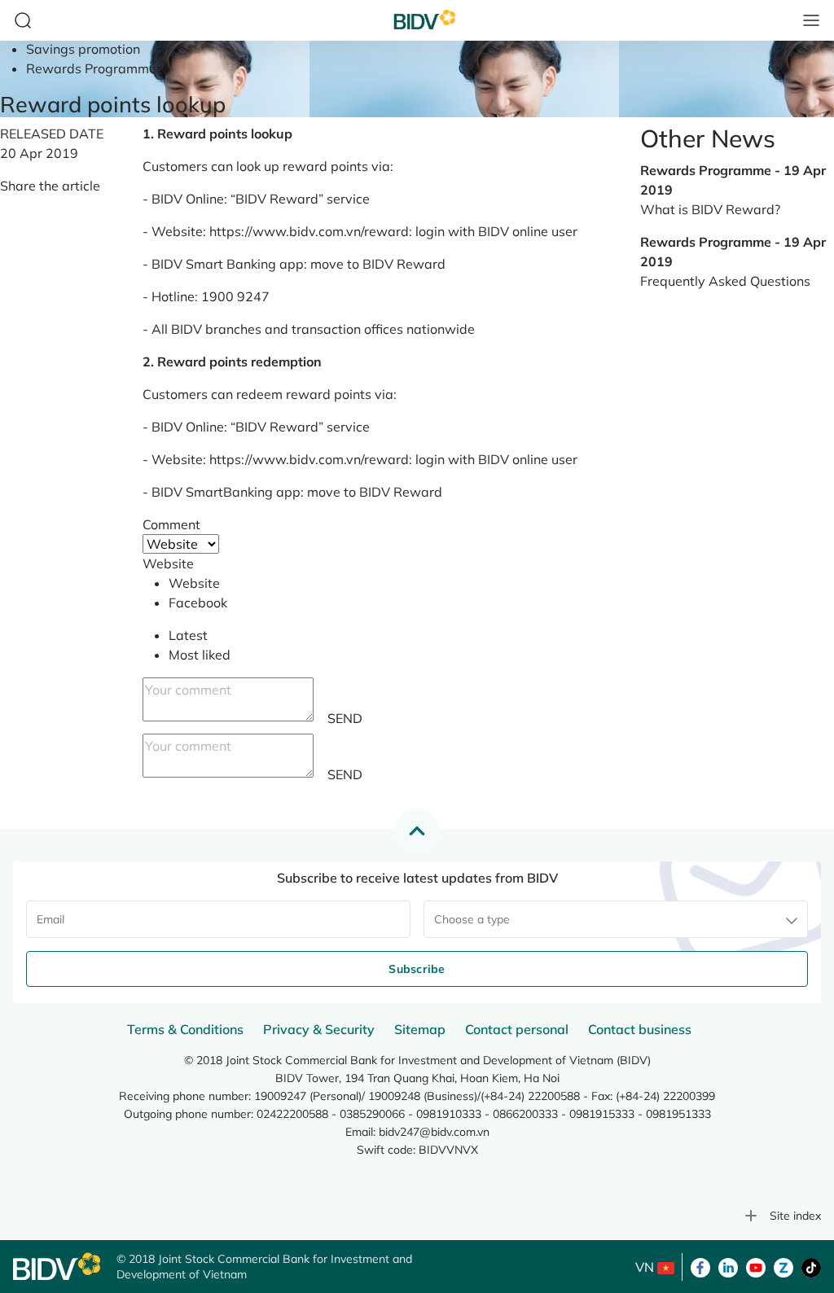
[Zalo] (783, 1266)
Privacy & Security (319, 1029)
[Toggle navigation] (811, 20)
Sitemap (420, 1029)
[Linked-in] (728, 1266)
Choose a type (472, 919)
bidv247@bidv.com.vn (434, 1131)
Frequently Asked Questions (725, 281)
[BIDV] (56, 1266)
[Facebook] (700, 1266)
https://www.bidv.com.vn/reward (309, 231)
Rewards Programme (91, 68)
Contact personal (516, 1029)
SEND (344, 718)
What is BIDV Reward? (710, 209)
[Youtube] (756, 1266)
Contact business (639, 1029)
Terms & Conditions (185, 1029)
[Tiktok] (811, 1266)
